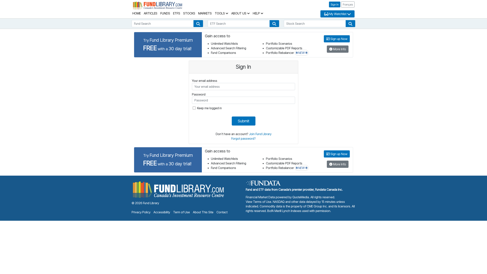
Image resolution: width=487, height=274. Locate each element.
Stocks (189, 13)
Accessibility (162, 212)
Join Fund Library (260, 134)
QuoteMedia (300, 197)
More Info (339, 49)
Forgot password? (243, 138)
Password (198, 94)
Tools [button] (220, 13)
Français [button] (348, 4)
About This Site (203, 212)
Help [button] (257, 13)
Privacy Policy (141, 212)
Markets (205, 13)
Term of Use (181, 212)
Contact (222, 212)
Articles (150, 13)
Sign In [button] (335, 4)
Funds (165, 13)
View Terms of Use (258, 202)
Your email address (204, 81)
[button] (198, 23)
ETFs (176, 13)
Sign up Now (338, 39)
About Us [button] (239, 13)
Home (136, 13)
